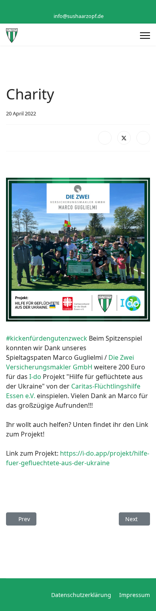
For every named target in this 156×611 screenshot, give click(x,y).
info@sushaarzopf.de (79, 16)
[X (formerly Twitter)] (124, 138)
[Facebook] (72, 7)
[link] (35, 376)
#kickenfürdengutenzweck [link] (46, 338)
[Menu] (145, 36)
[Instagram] (84, 7)
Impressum (134, 595)
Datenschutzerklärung (81, 595)
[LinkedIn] (143, 138)
